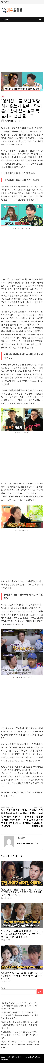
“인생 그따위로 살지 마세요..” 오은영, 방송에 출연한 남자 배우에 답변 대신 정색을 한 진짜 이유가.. (20, 1044)
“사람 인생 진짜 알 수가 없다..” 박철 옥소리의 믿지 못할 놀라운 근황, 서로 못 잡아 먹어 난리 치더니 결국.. (19, 1015)
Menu (7, 19)
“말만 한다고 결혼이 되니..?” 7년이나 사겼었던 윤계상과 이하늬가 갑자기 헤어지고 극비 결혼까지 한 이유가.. (22, 892)
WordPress (36, 1057)
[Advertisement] (22, 49)
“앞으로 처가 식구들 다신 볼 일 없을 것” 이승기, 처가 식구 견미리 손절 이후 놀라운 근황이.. (19, 1035)
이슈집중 (10, 121)
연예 (2, 96)
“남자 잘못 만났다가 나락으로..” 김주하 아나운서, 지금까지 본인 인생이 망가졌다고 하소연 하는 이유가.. (19, 1005)
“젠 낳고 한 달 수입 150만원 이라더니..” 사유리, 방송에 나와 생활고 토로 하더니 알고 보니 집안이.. (21, 976)
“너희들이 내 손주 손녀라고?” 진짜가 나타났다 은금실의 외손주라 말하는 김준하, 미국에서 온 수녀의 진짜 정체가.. (22, 934)
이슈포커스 (18, 1057)
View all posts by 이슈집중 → (27, 843)
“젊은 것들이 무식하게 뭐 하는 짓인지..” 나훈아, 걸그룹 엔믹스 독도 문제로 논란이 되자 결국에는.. (20, 1025)
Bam (6, 1060)
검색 (3, 988)
